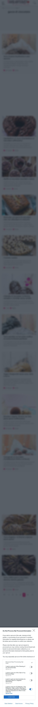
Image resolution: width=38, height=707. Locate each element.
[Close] (34, 631)
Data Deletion (9, 703)
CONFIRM (11, 697)
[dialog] (19, 667)
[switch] (30, 667)
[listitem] (19, 662)
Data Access (19, 703)
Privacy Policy (29, 703)
